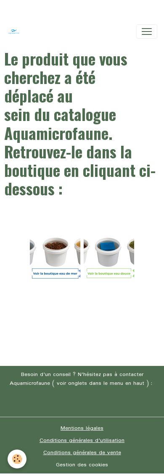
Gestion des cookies (82, 464)
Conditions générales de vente (82, 452)
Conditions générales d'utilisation (82, 440)
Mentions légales (82, 428)
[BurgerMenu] (146, 31)
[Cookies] (17, 459)
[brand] (15, 31)
